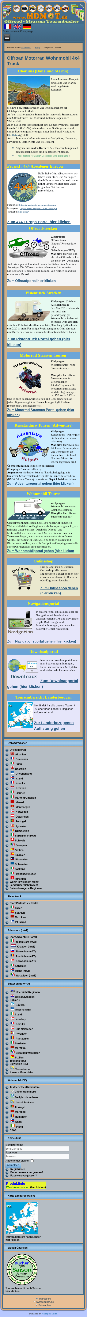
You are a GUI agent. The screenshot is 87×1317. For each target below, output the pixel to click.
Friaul (18, 764)
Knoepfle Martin (49, 1314)
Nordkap (20, 1019)
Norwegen (21, 811)
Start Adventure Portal (23, 937)
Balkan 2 (15, 1000)
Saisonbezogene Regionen (26, 888)
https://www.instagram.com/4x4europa (38, 208)
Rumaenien (22, 831)
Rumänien (21, 1116)
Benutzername (14, 1144)
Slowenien (21, 859)
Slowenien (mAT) (25, 951)
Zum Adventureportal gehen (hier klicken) (40, 483)
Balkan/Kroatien (24, 996)
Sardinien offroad (25, 835)
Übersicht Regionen (27, 992)
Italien (18, 908)
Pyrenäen (21, 826)
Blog (37, 47)
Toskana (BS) (18, 1060)
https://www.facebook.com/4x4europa (37, 205)
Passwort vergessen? (23, 1175)
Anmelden (13, 1165)
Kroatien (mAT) (25, 946)
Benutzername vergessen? (26, 1172)
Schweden (21, 864)
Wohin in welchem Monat (24, 881)
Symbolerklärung (45, 1302)
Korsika (20, 783)
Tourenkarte (22, 1069)
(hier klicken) (38, 1187)
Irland (18, 1014)
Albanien (20, 754)
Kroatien (20, 788)
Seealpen (21, 845)
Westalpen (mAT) (26, 975)
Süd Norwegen (24, 1029)
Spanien (20, 855)
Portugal (20, 821)
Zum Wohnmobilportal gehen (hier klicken (40, 551)
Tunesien (20, 878)
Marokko (20, 802)
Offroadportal (18, 749)
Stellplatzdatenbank (26, 1097)
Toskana (20, 869)
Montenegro (22, 807)
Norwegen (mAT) (25, 961)
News (13, 1130)
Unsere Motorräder (21, 1072)
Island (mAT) (22, 970)
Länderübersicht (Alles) (24, 885)
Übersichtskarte (24, 1102)
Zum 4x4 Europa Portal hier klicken (39, 222)
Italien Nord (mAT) (26, 941)
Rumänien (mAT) (25, 956)
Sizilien (19, 850)
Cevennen (21, 759)
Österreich (22, 816)
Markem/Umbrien (25, 797)
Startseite (26, 47)
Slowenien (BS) (19, 1064)
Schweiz (20, 840)
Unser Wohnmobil (25, 1091)
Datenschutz (45, 1305)
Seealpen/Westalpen (28, 1052)
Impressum (45, 1298)
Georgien (20, 769)
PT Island (20, 922)
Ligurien (20, 793)
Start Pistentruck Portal (24, 903)
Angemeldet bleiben (17, 1160)
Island (19, 778)
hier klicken (13, 135)
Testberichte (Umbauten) (24, 1087)
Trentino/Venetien (25, 874)
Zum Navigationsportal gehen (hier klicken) (41, 641)
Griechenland (23, 773)
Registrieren (17, 1169)
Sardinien (20, 966)
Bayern (19, 1005)
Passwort (11, 1152)
